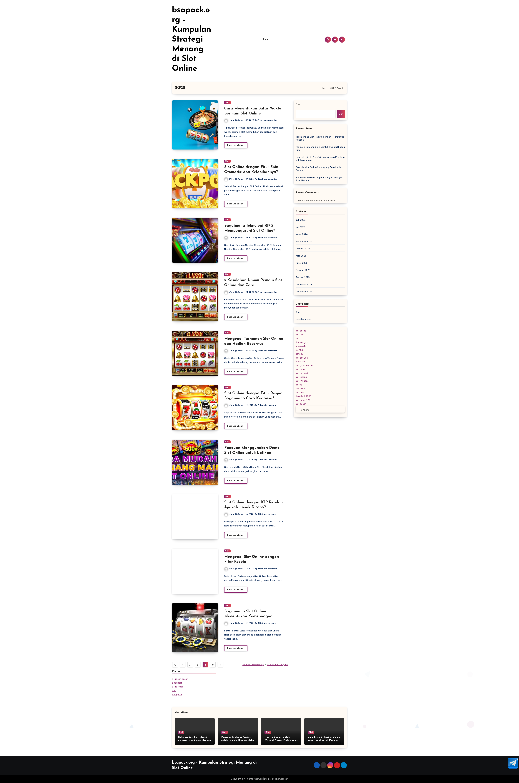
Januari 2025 (303, 277)
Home (265, 39)
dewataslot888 (303, 396)
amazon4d (301, 346)
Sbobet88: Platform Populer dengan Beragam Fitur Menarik (319, 179)
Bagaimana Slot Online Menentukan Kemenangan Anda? (248, 616)
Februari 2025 (303, 270)
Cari (298, 104)
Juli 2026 (301, 220)
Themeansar (281, 779)
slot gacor (301, 404)
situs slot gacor (180, 679)
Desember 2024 (304, 284)
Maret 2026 (302, 234)
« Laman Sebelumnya (253, 664)
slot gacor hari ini (304, 365)
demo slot (301, 361)
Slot (227, 102)
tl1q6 (231, 120)
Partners (304, 410)
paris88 (299, 354)
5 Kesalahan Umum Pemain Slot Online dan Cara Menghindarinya (253, 285)
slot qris (300, 392)
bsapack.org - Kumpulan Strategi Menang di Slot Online (191, 39)
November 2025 (304, 241)
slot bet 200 (302, 358)
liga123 (299, 350)
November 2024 (304, 291)
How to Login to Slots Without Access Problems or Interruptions (320, 158)
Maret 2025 (301, 263)
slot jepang (301, 377)
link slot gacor (303, 342)
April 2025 (301, 256)
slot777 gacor (302, 381)
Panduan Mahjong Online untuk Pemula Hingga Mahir (320, 148)
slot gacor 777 (303, 400)
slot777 (299, 334)
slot (297, 338)
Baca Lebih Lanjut (235, 145)
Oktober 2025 (303, 248)
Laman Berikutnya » (277, 664)
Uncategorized (303, 319)
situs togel (177, 686)
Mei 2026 (300, 227)
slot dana (300, 369)
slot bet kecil (302, 373)
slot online (301, 330)
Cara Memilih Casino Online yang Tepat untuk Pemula (319, 169)
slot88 (299, 384)
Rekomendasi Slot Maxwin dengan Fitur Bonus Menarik (320, 138)
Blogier (267, 779)
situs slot (300, 388)
